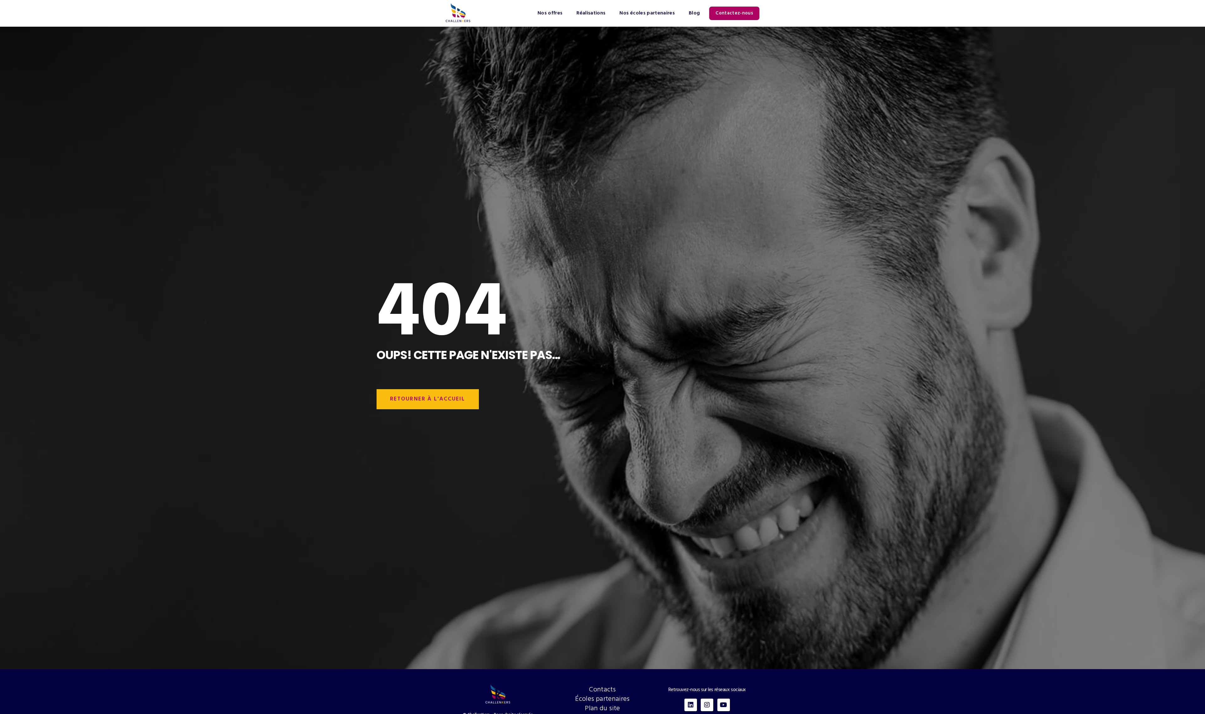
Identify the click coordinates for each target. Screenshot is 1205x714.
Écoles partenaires (602, 699)
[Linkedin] (690, 705)
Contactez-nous (734, 13)
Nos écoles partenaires (647, 13)
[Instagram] (707, 705)
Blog (694, 13)
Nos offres (550, 13)
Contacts (602, 690)
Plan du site (602, 708)
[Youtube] (723, 705)
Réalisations (590, 13)
